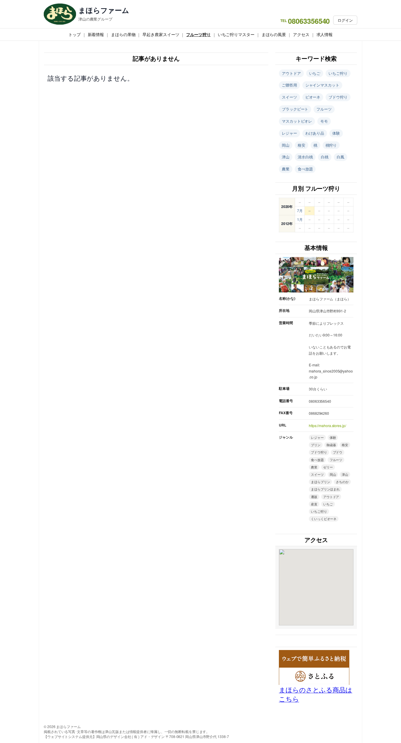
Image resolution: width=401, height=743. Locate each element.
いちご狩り (338, 73)
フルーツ (324, 109)
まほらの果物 (123, 34)
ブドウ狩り (338, 97)
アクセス (301, 34)
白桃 (324, 157)
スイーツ (289, 97)
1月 (300, 219)
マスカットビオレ (297, 121)
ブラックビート (295, 109)
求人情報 (324, 34)
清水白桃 (305, 157)
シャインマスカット (322, 85)
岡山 (285, 145)
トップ (74, 34)
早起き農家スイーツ (160, 34)
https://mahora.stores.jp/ (327, 425)
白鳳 (340, 157)
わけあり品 (314, 133)
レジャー (289, 133)
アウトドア (291, 73)
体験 (336, 133)
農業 (285, 169)
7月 (300, 210)
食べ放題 (305, 169)
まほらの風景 (274, 34)
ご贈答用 (289, 85)
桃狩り (331, 145)
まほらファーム (103, 10)
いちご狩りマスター (236, 34)
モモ (324, 121)
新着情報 (96, 34)
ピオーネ (313, 97)
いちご (315, 73)
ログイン (345, 20)
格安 (301, 145)
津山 (285, 157)
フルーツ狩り (198, 34)
